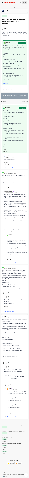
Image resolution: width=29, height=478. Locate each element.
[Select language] (20, 2)
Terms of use (13, 472)
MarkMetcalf (7, 42)
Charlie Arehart (9, 191)
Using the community (6, 472)
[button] (2, 2)
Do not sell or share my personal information (17, 474)
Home (4, 5)
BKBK (9, 388)
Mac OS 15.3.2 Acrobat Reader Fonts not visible (11, 443)
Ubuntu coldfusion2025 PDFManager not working (12, 425)
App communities (10, 5)
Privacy (17, 472)
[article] (14, 129)
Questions (22, 5)
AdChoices (5, 476)
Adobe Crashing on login (7, 437)
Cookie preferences (6, 474)
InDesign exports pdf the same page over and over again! (13, 449)
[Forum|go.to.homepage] (9, 2)
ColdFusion (16, 5)
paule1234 (6, 172)
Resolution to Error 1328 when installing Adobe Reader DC (13, 431)
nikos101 (5, 28)
